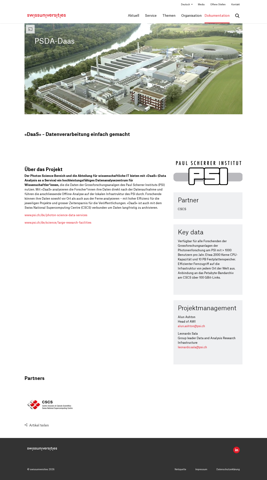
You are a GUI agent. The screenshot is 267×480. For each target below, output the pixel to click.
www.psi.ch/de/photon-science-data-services (56, 215)
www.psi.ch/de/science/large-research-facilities (58, 222)
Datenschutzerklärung (228, 469)
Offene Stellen (218, 4)
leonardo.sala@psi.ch (192, 347)
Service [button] (151, 15)
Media (201, 4)
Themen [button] (168, 15)
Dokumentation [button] (217, 15)
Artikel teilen (39, 425)
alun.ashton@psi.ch (191, 326)
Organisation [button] (191, 15)
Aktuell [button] (133, 15)
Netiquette (180, 469)
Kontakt (235, 4)
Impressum (201, 469)
